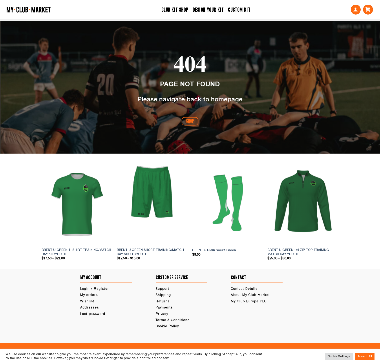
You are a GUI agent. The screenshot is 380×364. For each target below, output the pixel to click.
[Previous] (46, 214)
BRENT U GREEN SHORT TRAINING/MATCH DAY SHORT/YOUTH (150, 252)
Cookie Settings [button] (339, 356)
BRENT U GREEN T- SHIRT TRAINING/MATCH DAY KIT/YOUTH (76, 252)
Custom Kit (239, 10)
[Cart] (368, 10)
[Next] (333, 214)
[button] (356, 10)
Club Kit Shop (174, 10)
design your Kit (208, 10)
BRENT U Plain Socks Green (214, 250)
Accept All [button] (365, 356)
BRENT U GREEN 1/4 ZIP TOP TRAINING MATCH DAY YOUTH (298, 252)
